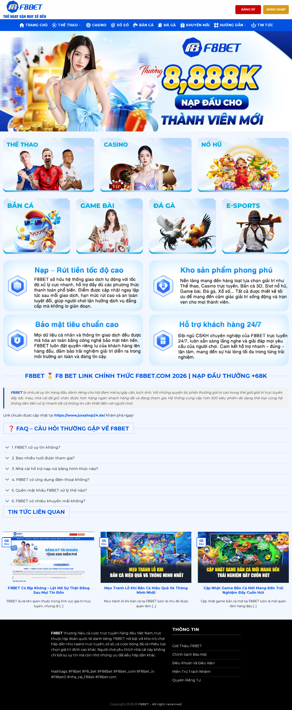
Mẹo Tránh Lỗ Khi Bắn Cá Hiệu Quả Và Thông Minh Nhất (146, 590)
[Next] (281, 81)
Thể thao (68, 25)
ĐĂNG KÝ (248, 9)
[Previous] (11, 81)
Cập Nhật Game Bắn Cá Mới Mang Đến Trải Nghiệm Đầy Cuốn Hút (243, 590)
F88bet (106, 671)
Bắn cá (146, 25)
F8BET (16, 392)
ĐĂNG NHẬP (276, 9)
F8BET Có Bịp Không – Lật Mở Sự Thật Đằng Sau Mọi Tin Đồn (49, 590)
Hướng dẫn (231, 25)
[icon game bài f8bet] (109, 226)
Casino (99, 25)
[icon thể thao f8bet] (48, 165)
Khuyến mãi (198, 25)
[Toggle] (7, 447)
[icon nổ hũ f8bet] (243, 165)
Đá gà (170, 25)
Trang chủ (36, 25)
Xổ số (123, 25)
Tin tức (265, 25)
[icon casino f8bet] (145, 165)
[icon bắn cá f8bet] (36, 226)
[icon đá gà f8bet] (182, 226)
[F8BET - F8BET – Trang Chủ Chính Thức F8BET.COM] (24, 9)
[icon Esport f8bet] (255, 226)
